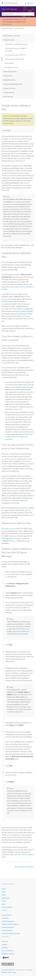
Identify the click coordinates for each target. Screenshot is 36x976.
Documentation (7, 907)
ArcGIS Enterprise (11, 3)
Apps (3, 904)
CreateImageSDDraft (23, 314)
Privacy (30, 970)
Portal (4, 892)
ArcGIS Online (6, 915)
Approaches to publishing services (16, 44)
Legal (14, 972)
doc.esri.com (7, 24)
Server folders (9, 63)
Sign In (32, 3)
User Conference (7, 951)
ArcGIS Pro (5, 918)
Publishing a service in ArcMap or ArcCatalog (15, 50)
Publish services (20, 28)
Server (4, 895)
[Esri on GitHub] (9, 964)
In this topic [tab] (6, 130)
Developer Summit (8, 954)
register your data (27, 387)
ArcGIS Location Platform (10, 924)
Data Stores (6, 898)
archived (6, 118)
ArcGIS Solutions (7, 930)
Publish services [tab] (9, 40)
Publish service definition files (14, 59)
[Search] (25, 3)
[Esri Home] (5, 957)
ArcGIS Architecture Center (11, 933)
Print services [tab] (8, 97)
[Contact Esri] (12, 964)
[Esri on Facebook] (6, 964)
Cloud (4, 901)
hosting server (18, 712)
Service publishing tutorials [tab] (13, 84)
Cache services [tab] (9, 92)
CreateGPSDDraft (26, 311)
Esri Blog (5, 947)
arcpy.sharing (6, 304)
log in (30, 572)
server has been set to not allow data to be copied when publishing (19, 436)
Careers (4, 944)
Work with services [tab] (10, 72)
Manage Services (7, 28)
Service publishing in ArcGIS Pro (15, 55)
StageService (9, 538)
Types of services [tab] (10, 88)
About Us (5, 941)
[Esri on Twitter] (3, 964)
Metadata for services (12, 67)
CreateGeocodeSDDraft (23, 309)
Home (4, 889)
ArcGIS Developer (8, 927)
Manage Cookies (7, 972)
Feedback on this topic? (25, 867)
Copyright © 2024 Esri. (8, 970)
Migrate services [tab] (9, 80)
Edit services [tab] (8, 76)
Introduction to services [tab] (12, 36)
